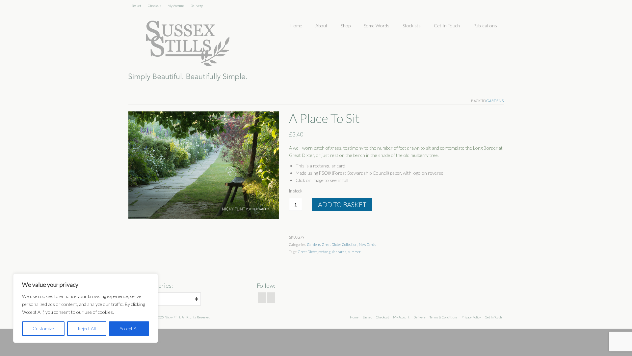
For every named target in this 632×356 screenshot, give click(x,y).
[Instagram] (271, 297)
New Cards (367, 244)
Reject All (87, 328)
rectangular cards (332, 252)
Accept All (129, 328)
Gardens (495, 101)
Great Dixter (307, 252)
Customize (43, 328)
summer (354, 252)
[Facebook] (262, 297)
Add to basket (342, 204)
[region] (85, 308)
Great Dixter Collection (339, 244)
